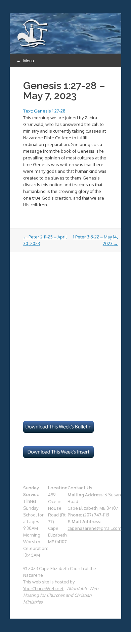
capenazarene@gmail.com (94, 528)
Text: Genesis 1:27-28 (44, 111)
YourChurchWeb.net (43, 588)
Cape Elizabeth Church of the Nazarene (33, 33)
